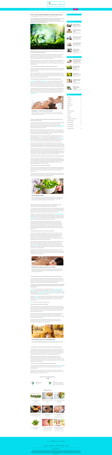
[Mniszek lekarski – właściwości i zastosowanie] (69, 74)
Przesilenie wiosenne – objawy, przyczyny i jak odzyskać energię (76, 50)
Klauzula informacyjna (53, 441)
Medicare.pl (75, 9)
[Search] (80, 9)
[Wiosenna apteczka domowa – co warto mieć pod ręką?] (69, 38)
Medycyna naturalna (38, 12)
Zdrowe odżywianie (74, 122)
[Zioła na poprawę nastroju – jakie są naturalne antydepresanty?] (59, 422)
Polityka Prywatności (61, 441)
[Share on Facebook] (46, 378)
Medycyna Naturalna (69, 9)
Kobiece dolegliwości (74, 124)
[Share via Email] (48, 378)
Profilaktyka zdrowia (74, 128)
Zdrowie (31, 9)
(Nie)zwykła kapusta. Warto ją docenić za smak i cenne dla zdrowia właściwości (77, 60)
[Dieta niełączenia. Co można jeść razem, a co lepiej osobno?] (47, 422)
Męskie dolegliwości (74, 126)
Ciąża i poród (40, 9)
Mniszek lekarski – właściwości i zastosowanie (77, 74)
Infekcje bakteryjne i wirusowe (74, 118)
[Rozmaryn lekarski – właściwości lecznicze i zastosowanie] (69, 88)
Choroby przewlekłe (74, 120)
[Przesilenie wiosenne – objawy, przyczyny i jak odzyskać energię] (69, 50)
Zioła (49, 12)
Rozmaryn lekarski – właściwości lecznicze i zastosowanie (76, 87)
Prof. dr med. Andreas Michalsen (58, 382)
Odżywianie (51, 9)
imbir (41, 292)
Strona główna (32, 12)
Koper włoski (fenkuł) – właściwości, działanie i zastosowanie (76, 67)
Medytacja (74, 97)
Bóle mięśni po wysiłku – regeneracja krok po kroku (77, 25)
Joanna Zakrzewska (35, 16)
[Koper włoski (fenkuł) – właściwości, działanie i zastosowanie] (69, 67)
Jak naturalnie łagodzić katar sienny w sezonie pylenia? (77, 43)
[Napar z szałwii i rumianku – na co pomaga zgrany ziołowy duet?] (35, 422)
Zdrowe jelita (74, 99)
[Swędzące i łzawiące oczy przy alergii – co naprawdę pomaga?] (69, 31)
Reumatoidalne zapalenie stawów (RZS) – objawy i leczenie (76, 80)
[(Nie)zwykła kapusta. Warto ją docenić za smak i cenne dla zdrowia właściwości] (69, 61)
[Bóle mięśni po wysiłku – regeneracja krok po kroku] (69, 25)
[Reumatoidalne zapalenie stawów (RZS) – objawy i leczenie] (69, 80)
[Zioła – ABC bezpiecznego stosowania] (35, 395)
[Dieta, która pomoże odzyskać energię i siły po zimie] (59, 395)
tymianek (61, 291)
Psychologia (46, 9)
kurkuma (38, 292)
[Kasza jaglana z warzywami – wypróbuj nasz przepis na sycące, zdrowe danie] (35, 409)
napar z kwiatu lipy (55, 291)
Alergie (74, 114)
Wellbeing (55, 9)
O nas (48, 441)
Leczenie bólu (74, 112)
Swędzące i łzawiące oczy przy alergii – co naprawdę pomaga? (77, 30)
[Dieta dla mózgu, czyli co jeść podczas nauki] (47, 395)
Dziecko (35, 9)
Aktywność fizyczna (62, 9)
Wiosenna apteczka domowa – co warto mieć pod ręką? (77, 37)
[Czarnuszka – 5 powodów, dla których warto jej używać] (47, 409)
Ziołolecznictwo (45, 12)
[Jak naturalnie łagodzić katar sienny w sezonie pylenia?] (69, 44)
